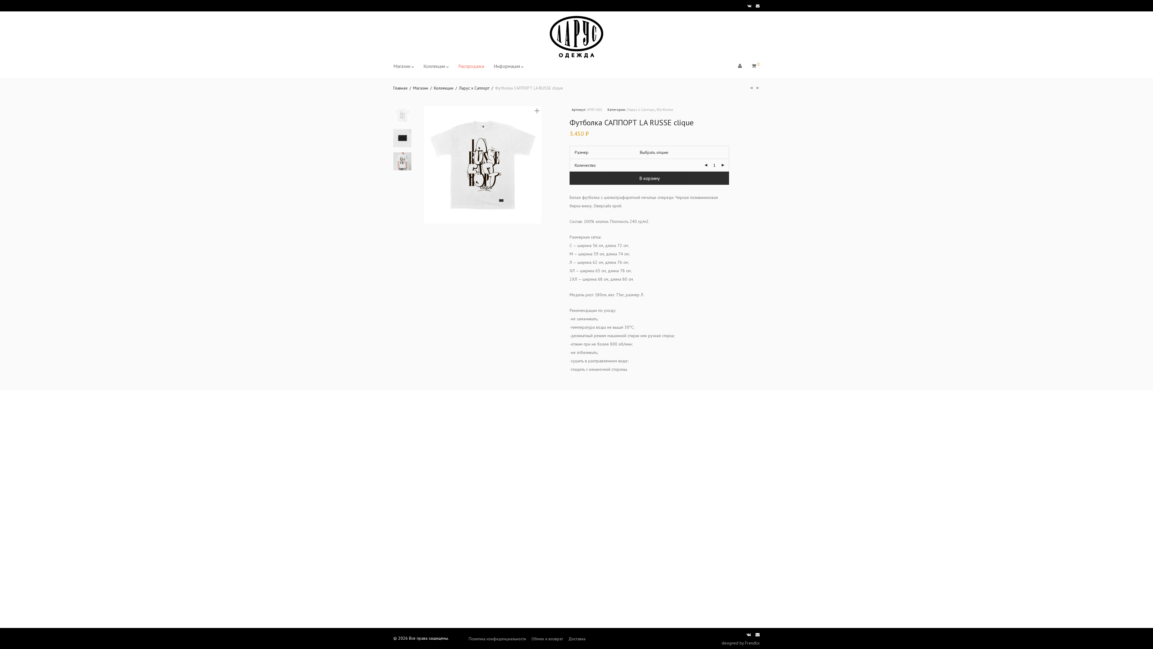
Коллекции (434, 66)
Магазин (401, 66)
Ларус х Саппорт (474, 88)
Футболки (664, 109)
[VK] (749, 5)
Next (538, 165)
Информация (507, 66)
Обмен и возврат (547, 638)
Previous (427, 165)
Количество (585, 165)
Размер (582, 152)
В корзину (649, 178)
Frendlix (752, 643)
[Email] (758, 5)
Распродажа (471, 66)
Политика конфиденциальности (497, 638)
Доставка (577, 638)
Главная (400, 88)
